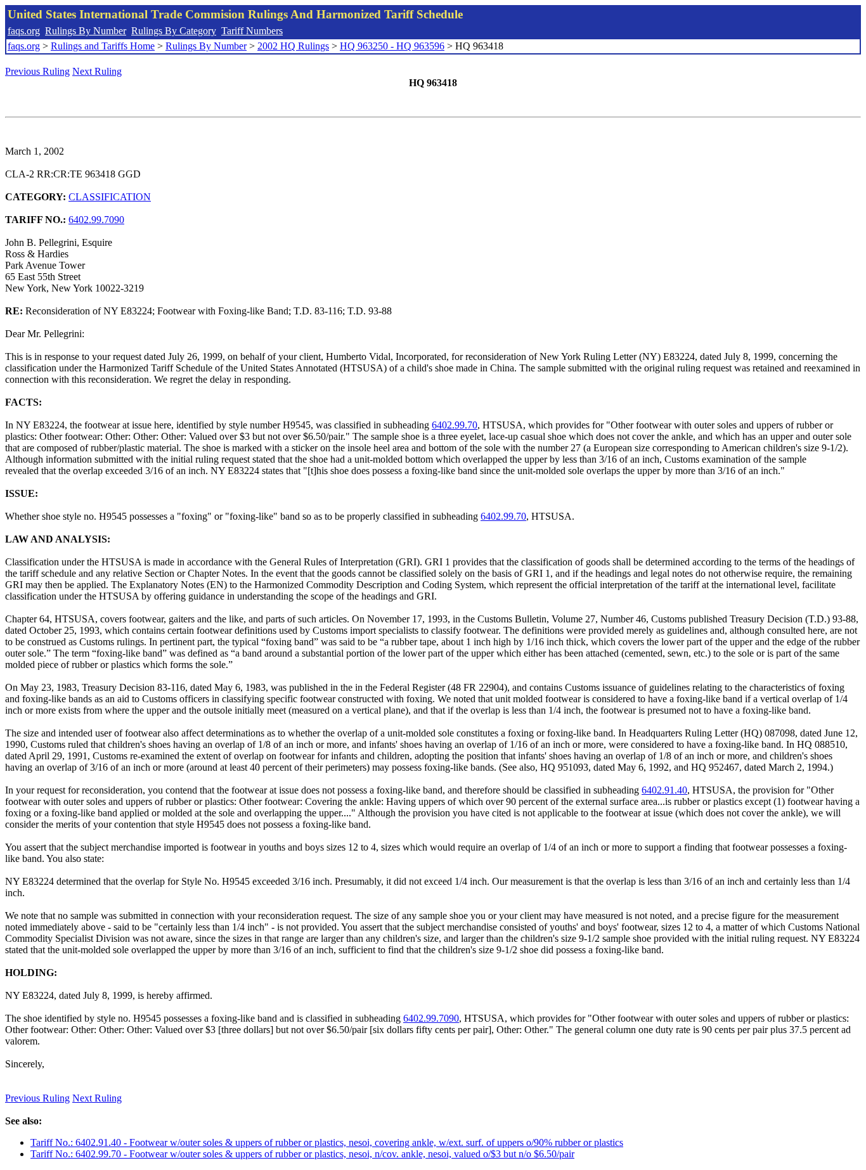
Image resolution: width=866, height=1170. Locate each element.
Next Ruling (97, 71)
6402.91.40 (664, 790)
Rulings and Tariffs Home (103, 46)
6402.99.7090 (96, 219)
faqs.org (24, 30)
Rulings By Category (173, 30)
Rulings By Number (85, 30)
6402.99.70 (454, 425)
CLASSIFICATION (109, 196)
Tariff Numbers (252, 30)
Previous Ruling (37, 71)
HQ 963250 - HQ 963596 (392, 46)
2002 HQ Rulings (293, 46)
